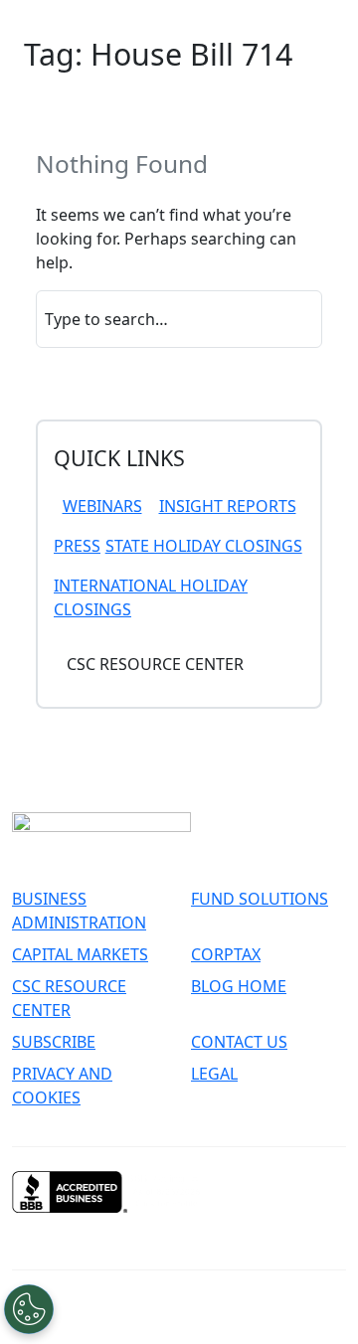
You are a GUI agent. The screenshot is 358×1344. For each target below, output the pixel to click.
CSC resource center (155, 664)
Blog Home (238, 986)
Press (77, 546)
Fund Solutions (259, 899)
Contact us (239, 1042)
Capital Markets (80, 954)
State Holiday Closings (203, 546)
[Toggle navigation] (48, 20)
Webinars (102, 506)
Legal (214, 1074)
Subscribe (53, 1042)
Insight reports (227, 506)
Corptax (226, 954)
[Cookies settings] (29, 1309)
